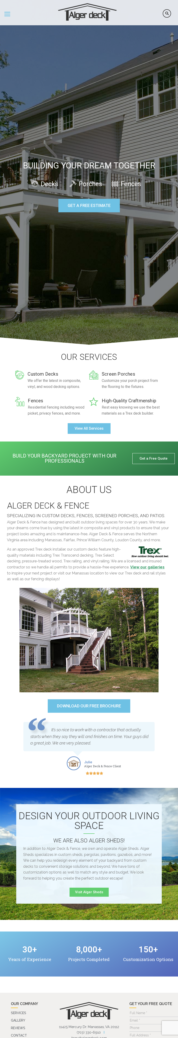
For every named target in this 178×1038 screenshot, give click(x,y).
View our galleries (147, 567)
